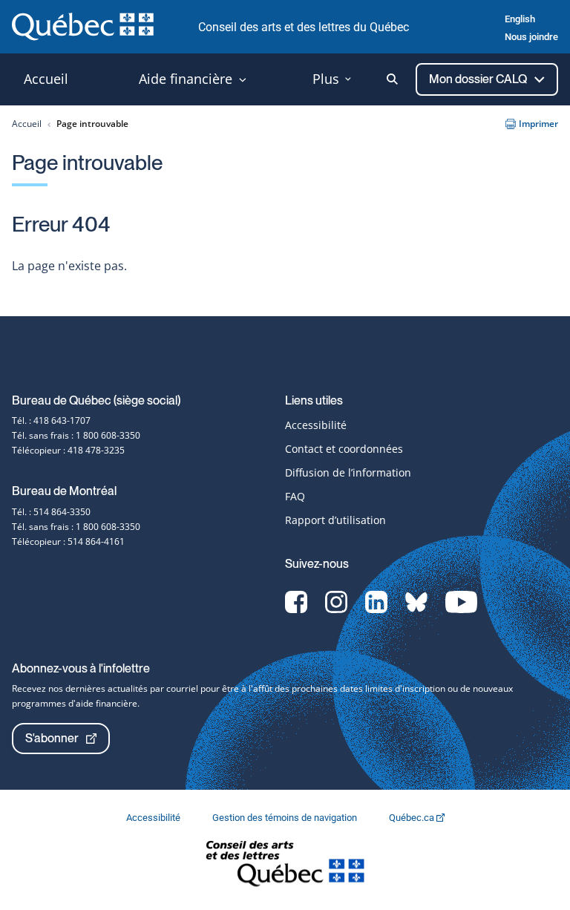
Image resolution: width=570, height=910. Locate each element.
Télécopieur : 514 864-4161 (68, 541)
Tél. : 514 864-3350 (51, 511)
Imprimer (538, 123)
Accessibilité (316, 425)
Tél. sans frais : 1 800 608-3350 (76, 435)
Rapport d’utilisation (335, 520)
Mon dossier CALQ (479, 79)
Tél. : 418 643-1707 (51, 420)
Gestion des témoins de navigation (285, 817)
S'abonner (52, 738)
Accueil (27, 123)
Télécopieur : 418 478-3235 (68, 450)
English (520, 18)
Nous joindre (531, 36)
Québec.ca (412, 817)
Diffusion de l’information (348, 472)
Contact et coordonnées (344, 449)
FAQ (295, 496)
